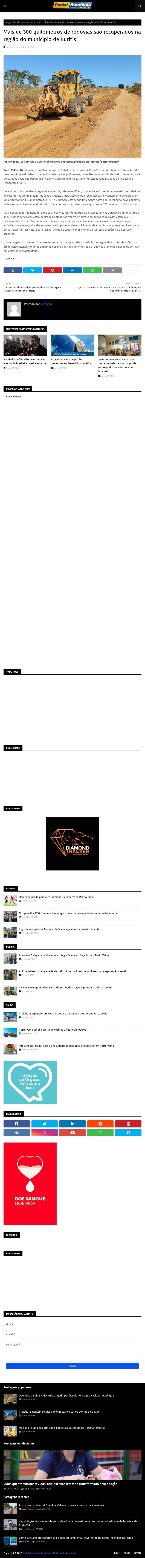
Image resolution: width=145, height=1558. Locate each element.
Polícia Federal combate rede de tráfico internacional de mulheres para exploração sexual (72, 971)
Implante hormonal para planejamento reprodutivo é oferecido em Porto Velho (66, 1045)
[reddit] (100, 1123)
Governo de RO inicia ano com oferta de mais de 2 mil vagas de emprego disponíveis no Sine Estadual (117, 365)
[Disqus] (72, 529)
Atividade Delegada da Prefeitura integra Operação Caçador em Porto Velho (64, 955)
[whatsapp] (100, 1132)
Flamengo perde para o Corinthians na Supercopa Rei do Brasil (56, 897)
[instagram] (44, 1132)
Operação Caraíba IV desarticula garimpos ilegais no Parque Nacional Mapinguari (67, 1395)
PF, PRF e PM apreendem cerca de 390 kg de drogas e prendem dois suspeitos (65, 987)
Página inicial (12, 22)
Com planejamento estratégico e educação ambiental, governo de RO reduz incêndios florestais (76, 1537)
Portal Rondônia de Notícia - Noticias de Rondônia (49, 1553)
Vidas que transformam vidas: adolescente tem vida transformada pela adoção (61, 1484)
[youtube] (72, 1132)
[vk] (17, 1132)
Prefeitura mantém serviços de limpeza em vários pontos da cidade (59, 1411)
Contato (137, 1553)
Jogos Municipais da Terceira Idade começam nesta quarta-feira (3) (59, 929)
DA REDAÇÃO (13, 1488)
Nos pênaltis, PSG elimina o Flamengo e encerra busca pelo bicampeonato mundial (68, 913)
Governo (25, 22)
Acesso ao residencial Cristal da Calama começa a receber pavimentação (62, 1505)
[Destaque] (72, 1465)
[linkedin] (72, 1123)
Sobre (127, 1553)
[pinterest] (128, 1123)
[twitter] (44, 1123)
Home (117, 1553)
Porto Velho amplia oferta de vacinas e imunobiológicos (52, 1029)
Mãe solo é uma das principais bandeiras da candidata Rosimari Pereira (62, 1427)
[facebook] (17, 1123)
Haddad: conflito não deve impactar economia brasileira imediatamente (25, 361)
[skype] (128, 1132)
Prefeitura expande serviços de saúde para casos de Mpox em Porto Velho (63, 1013)
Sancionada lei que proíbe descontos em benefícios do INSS (71, 361)
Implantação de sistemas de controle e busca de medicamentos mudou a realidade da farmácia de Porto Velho (78, 1523)
